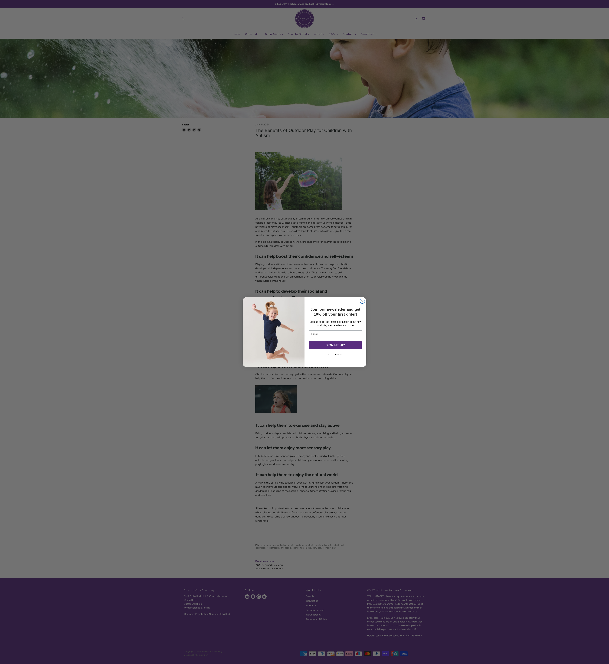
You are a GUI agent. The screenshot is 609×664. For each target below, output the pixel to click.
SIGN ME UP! (335, 345)
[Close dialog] (362, 301)
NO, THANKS (335, 354)
